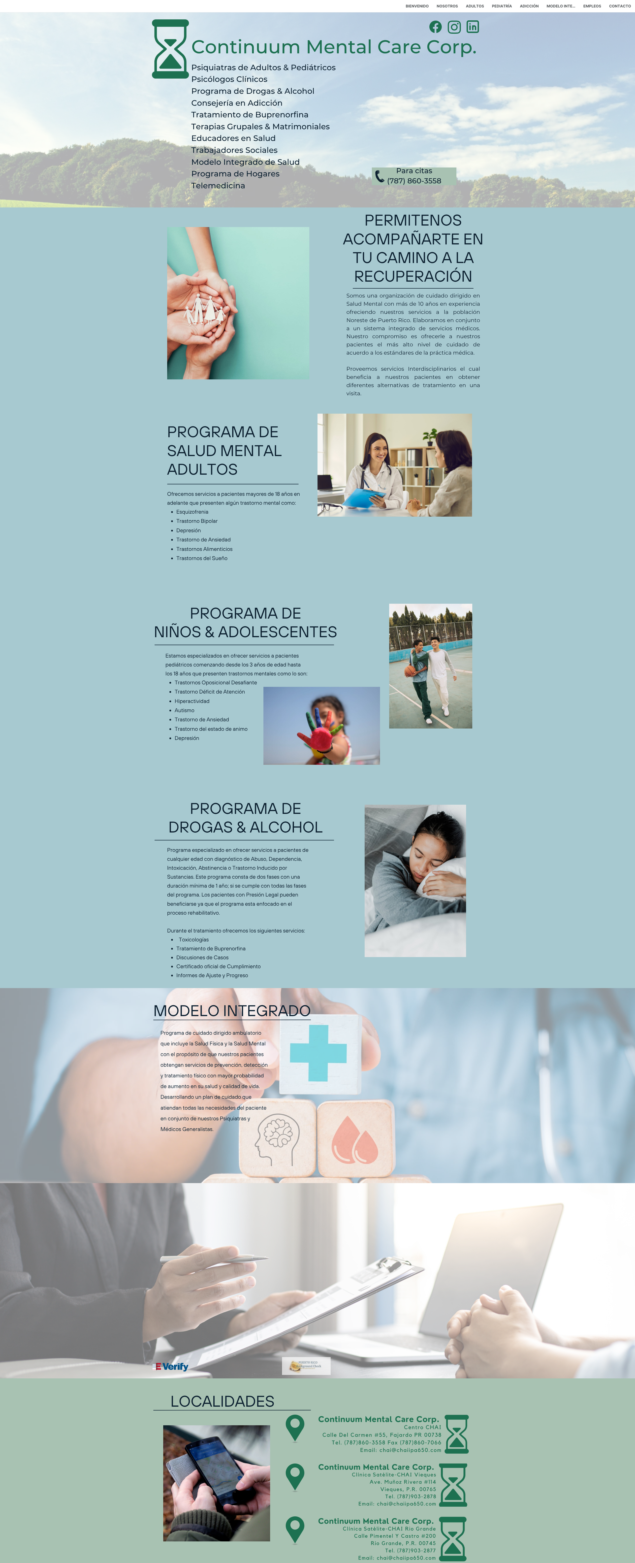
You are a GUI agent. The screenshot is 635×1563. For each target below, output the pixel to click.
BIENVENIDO (417, 6)
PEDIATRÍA (502, 6)
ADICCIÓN (529, 6)
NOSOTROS (447, 6)
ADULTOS (475, 6)
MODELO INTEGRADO (563, 6)
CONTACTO (620, 6)
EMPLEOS (592, 6)
